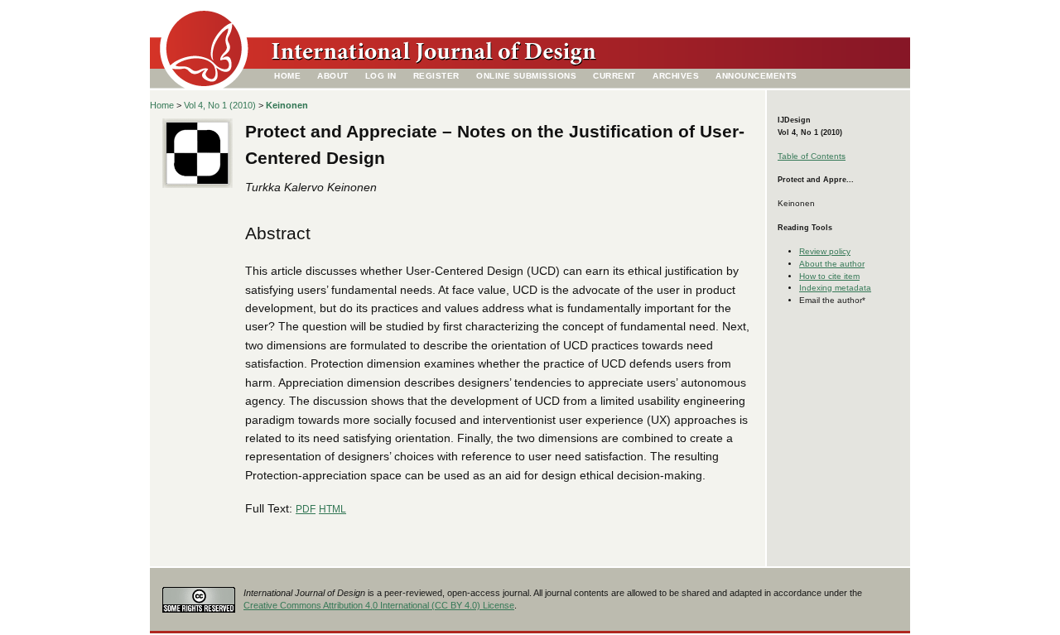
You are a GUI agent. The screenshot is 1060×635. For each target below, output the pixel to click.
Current (614, 75)
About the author (832, 263)
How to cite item (829, 276)
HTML (332, 509)
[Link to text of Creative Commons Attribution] (198, 595)
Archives (676, 75)
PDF (306, 509)
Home (287, 75)
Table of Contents (812, 156)
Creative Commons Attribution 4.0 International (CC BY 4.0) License (378, 605)
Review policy (824, 251)
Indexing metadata (835, 287)
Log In (381, 75)
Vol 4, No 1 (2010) (220, 105)
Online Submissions (526, 75)
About (333, 75)
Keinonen (287, 105)
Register (436, 75)
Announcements (756, 75)
